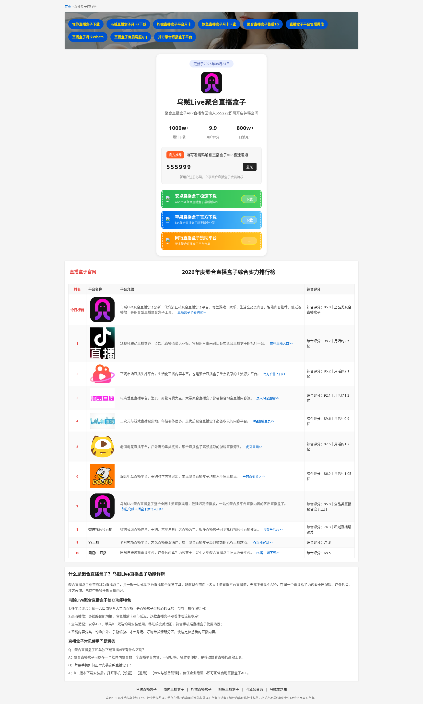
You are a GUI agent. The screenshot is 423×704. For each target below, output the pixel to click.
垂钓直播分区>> (254, 476)
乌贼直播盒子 (146, 689)
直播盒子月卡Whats (88, 36)
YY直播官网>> (262, 542)
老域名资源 (254, 689)
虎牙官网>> (254, 447)
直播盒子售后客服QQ (130, 36)
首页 (68, 6)
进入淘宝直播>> (267, 398)
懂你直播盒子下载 (86, 24)
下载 (249, 199)
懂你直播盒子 (174, 689)
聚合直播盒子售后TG (263, 24)
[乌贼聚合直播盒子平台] (102, 309)
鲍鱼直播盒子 (228, 689)
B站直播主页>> (263, 421)
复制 (249, 167)
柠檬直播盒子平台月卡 (174, 24)
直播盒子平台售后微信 (307, 24)
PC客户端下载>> (268, 552)
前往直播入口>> (281, 343)
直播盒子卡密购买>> (191, 312)
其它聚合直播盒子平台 (175, 36)
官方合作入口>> (274, 374)
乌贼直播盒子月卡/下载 (128, 24)
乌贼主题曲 (278, 689)
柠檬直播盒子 (201, 689)
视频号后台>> (272, 529)
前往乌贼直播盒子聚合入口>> (142, 509)
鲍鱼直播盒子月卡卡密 (219, 24)
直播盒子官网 (83, 272)
